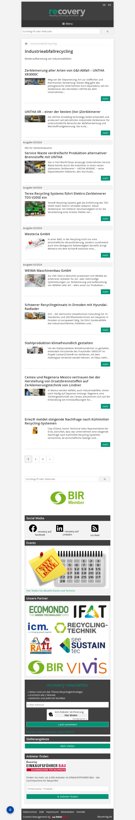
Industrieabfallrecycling (44, 43)
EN (109, 4)
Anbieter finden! (68, 796)
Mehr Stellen (67, 746)
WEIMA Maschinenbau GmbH (48, 270)
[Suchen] (108, 31)
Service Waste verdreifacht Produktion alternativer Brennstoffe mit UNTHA (66, 155)
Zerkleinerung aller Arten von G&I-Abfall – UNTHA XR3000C (64, 72)
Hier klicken (71, 715)
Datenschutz (30, 811)
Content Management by (37, 816)
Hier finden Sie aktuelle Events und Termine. (50, 590)
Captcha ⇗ (80, 719)
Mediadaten (67, 811)
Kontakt (81, 811)
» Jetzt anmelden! (67, 724)
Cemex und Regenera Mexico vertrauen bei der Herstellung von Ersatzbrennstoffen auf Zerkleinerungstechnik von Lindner (62, 381)
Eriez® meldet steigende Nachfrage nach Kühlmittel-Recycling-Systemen (67, 421)
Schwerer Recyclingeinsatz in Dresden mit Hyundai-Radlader (66, 307)
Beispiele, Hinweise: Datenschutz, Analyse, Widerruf (50, 731)
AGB (41, 811)
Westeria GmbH (37, 234)
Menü (69, 24)
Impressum (52, 811)
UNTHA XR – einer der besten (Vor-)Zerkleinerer (63, 111)
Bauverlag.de (104, 816)
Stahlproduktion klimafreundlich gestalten (59, 343)
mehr (105, 98)
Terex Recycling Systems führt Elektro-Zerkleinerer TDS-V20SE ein (65, 195)
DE (104, 4)
